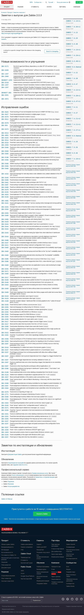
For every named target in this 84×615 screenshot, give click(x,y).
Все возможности (7, 552)
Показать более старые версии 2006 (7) (73, 292)
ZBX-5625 (5, 112)
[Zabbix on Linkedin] (76, 599)
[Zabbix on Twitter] (63, 599)
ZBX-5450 (5, 70)
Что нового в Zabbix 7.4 (8, 555)
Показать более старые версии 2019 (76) (73, 209)
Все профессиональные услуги (43, 556)
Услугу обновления (18, 475)
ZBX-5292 (5, 269)
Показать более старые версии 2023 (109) (73, 184)
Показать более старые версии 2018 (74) (73, 216)
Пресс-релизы (55, 576)
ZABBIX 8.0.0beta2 (73, 67)
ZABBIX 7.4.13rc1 (73, 50)
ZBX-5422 (5, 329)
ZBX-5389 (5, 326)
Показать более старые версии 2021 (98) (73, 197)
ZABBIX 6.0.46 (72, 153)
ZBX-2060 (5, 76)
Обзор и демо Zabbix (7, 544)
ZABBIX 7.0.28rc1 (73, 95)
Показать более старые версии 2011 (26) (73, 260)
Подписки (11, 481)
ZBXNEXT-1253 (6, 80)
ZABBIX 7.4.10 (72, 141)
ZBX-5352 (5, 399)
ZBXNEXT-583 (6, 93)
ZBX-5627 (5, 114)
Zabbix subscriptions (27, 544)
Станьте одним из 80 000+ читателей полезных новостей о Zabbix (22, 597)
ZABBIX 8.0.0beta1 (73, 136)
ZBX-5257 (5, 352)
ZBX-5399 (5, 319)
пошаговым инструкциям (16, 463)
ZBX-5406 (5, 147)
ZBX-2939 (5, 145)
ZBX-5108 (5, 372)
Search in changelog (52, 51)
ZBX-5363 (5, 403)
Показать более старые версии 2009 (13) (73, 273)
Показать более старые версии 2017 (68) (73, 222)
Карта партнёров (56, 554)
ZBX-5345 (5, 405)
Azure (22, 573)
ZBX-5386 (5, 261)
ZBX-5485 (5, 259)
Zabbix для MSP (42, 547)
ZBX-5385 (5, 379)
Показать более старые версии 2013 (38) (73, 247)
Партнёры (55, 540)
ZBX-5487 (5, 185)
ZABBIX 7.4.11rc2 (73, 118)
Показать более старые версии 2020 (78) (73, 203)
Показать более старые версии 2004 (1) (73, 298)
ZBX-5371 (5, 408)
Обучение (11, 484)
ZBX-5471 (5, 271)
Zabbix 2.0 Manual (6, 499)
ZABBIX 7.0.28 (72, 78)
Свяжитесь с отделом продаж (45, 477)
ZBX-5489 (5, 215)
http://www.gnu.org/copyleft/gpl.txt (11, 33)
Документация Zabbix (15, 454)
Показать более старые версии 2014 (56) (73, 241)
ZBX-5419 (5, 296)
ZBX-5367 (5, 386)
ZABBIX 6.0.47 (72, 84)
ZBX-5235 (5, 192)
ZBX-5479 (5, 189)
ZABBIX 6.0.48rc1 (73, 61)
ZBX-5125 (5, 375)
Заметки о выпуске (19, 12)
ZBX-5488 (5, 240)
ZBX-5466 (5, 160)
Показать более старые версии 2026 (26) (73, 165)
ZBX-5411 (5, 245)
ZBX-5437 (5, 243)
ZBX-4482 (5, 201)
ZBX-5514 (5, 140)
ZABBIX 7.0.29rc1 (73, 55)
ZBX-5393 (5, 209)
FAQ (22, 550)
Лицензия (4, 562)
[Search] (46, 2)
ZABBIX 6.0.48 (72, 44)
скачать (3, 39)
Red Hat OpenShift (26, 579)
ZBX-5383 (5, 153)
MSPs (31, 2)
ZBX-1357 (5, 74)
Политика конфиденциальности (31, 606)
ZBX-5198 (5, 157)
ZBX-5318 (5, 82)
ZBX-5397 (5, 344)
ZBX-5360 (5, 397)
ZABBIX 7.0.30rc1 (73, 27)
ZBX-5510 (5, 142)
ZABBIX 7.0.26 (72, 147)
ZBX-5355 (5, 419)
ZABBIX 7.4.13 (72, 32)
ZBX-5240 (5, 197)
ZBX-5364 (5, 388)
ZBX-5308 (5, 383)
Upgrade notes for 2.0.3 (20, 465)
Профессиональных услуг (40, 473)
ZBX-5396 (5, 368)
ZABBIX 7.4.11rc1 (73, 124)
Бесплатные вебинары (70, 555)
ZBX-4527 (5, 377)
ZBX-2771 (5, 394)
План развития (6, 565)
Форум (68, 569)
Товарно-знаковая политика (57, 582)
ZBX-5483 (5, 219)
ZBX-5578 (5, 117)
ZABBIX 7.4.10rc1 (73, 159)
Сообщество (38, 2)
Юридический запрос (8, 609)
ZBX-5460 (5, 274)
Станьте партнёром (57, 549)
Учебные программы (43, 566)
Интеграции (5, 550)
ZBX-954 (4, 125)
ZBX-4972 (5, 99)
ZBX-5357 (5, 437)
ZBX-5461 (5, 182)
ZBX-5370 (5, 392)
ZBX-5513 (5, 133)
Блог (67, 566)
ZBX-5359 (5, 341)
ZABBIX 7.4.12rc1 (73, 90)
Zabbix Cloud (26, 554)
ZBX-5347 (5, 350)
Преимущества (25, 557)
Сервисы (40, 540)
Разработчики (70, 572)
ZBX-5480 (5, 187)
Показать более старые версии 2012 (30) (73, 254)
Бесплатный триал (26, 563)
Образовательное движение (72, 580)
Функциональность (7, 547)
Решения (5, 572)
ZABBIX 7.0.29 (72, 38)
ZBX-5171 (5, 66)
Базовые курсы (41, 569)
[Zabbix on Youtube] (81, 599)
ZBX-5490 (5, 180)
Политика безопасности (9, 606)
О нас (53, 569)
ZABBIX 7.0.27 (72, 113)
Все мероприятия (71, 558)
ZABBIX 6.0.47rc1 (73, 101)
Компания (55, 563)
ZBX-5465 (5, 247)
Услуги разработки (13, 486)
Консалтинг (40, 550)
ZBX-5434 (5, 138)
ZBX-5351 (5, 95)
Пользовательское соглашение (50, 606)
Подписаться (37, 600)
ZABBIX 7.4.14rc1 (73, 21)
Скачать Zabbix (42, 514)
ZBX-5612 (5, 119)
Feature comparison (27, 547)
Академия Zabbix (42, 583)
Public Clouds (26, 567)
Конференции (70, 547)
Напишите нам (56, 566)
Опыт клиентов (6, 578)
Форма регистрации (57, 557)
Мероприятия (71, 540)
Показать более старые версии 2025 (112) (73, 171)
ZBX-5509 (5, 151)
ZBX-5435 (5, 305)
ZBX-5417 (5, 321)
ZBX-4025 (5, 194)
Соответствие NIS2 (7, 581)
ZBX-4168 (5, 301)
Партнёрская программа (55, 545)
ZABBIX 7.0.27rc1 (73, 130)
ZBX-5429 (5, 222)
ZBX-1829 (5, 432)
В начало (3, 12)
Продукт (9, 12)
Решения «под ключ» (43, 552)
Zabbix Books (70, 586)
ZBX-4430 (5, 430)
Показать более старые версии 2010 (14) (73, 266)
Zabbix (7, 2)
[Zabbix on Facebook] (67, 599)
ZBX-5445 (5, 177)
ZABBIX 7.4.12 (72, 72)
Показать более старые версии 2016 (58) (73, 228)
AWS (22, 571)
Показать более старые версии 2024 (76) (73, 178)
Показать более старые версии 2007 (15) (73, 285)
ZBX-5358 (5, 339)
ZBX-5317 (5, 277)
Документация (6, 567)
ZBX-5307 (5, 356)
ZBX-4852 (5, 135)
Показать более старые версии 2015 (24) (73, 235)
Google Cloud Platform (27, 576)
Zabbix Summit (70, 544)
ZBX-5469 (5, 265)
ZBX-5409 (5, 288)
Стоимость (25, 540)
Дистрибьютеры (56, 551)
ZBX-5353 (5, 285)
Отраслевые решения (8, 575)
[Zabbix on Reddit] (72, 599)
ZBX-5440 (5, 280)
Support (39, 544)
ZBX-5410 (5, 347)
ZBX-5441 (5, 203)
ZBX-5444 (5, 224)
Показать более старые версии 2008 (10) (73, 279)
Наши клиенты (55, 579)
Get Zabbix (79, 2)
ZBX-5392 (5, 335)
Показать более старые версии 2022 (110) (73, 190)
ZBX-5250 (5, 410)
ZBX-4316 (5, 174)
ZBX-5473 (5, 129)
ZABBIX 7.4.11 (72, 107)
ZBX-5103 (5, 435)
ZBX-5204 (5, 207)
